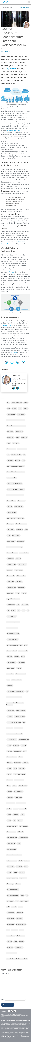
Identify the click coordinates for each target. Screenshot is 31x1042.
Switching (22, 872)
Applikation (10, 431)
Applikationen (19, 431)
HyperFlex (11, 69)
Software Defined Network (14, 855)
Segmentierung (11, 831)
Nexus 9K (13, 352)
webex (21, 930)
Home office (10, 674)
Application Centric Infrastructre (16, 420)
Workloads (10, 947)
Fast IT (15, 650)
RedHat (9, 808)
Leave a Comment (25, 7)
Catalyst (17, 460)
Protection (10, 797)
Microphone (17, 762)
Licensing (23, 745)
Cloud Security (11, 541)
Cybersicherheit (21, 576)
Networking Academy (19, 774)
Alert (8, 408)
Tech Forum (23, 878)
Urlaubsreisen (11, 912)
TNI (27, 895)
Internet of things (21, 710)
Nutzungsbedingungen (5, 1015)
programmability (18, 791)
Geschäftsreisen (11, 662)
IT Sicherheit (18, 733)
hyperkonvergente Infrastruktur (15, 691)
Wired (15, 941)
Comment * (5, 973)
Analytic (25, 408)
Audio (8, 443)
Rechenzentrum (20, 803)
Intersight (9, 716)
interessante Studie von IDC (16, 130)
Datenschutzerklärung (15, 1015)
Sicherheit (20, 831)
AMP (20, 408)
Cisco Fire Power (19, 472)
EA (28, 610)
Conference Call (11, 564)
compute (18, 558)
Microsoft (25, 762)
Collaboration (20, 541)
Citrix (26, 529)
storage (9, 872)
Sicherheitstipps (23, 837)
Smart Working (11, 843)
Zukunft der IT (19, 947)
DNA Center (25, 604)
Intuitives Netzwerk (20, 716)
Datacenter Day (11, 587)
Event (25, 645)
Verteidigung (10, 924)
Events (9, 650)
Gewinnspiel (21, 662)
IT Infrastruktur (18, 728)
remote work (22, 808)
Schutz (9, 820)
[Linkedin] (18, 390)
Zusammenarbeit (11, 953)
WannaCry (14, 930)
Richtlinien (16, 814)
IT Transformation (12, 739)
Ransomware (10, 803)
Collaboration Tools (12, 552)
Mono (15, 768)
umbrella (14, 907)
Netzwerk (9, 780)
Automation (16, 443)
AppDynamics (21, 414)
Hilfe (17, 1014)
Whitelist (9, 941)
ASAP (17, 437)
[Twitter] (13, 390)
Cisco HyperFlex (11, 477)
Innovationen (10, 710)
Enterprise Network (12, 627)
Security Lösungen (12, 826)
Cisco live (9, 506)
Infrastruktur (10, 697)
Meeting (14, 757)
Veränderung (10, 918)
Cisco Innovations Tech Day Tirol (15, 489)
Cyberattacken (19, 570)
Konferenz (16, 745)
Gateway (16, 656)
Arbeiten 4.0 (10, 437)
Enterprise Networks (12, 639)
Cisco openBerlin (11, 512)
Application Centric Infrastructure (16, 425)
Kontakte (2, 1014)
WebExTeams (20, 935)
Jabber (9, 745)
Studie (15, 872)
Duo (19, 610)
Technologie (10, 883)
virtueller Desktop (21, 924)
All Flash (14, 408)
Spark (20, 860)
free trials (9, 656)
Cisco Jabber (21, 500)
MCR (24, 751)
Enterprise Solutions (12, 645)
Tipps (22, 895)
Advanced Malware (16, 402)
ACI (8, 402)
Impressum (12, 1014)
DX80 (23, 610)
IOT (24, 722)
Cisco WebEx (10, 529)
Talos (8, 878)
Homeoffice (19, 674)
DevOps (24, 593)
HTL (8, 679)
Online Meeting (23, 785)
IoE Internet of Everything (14, 722)
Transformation (24, 901)
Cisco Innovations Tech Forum (15, 495)
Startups (26, 860)
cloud (8, 535)
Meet (8, 757)
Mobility (9, 768)
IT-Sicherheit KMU (24, 739)
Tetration (12, 272)
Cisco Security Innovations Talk (15, 518)
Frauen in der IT (23, 650)
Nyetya (14, 785)
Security (20, 820)
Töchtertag (10, 901)
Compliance (10, 558)
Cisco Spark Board (21, 524)
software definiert (12, 860)
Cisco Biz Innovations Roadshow (15, 466)
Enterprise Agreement (13, 622)
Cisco (23, 460)
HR (25, 674)
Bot (8, 454)
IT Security (10, 733)
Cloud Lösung (16, 535)
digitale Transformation (13, 599)
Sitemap (20, 1014)
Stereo (26, 866)
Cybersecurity (11, 576)
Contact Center (22, 564)
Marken (2, 1016)
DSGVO (13, 610)
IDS (27, 691)
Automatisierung (22, 449)
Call (24, 454)
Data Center (10, 581)
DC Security (10, 593)
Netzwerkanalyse (19, 780)
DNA (18, 604)
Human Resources (16, 679)
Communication (24, 552)
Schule (22, 814)
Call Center (10, 460)
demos (17, 593)
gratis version (10, 668)
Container (9, 570)
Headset (19, 668)
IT (11, 728)
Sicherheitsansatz (12, 837)
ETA (21, 645)
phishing (9, 791)
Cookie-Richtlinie (24, 1015)
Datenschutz (21, 587)
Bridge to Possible (16, 454)
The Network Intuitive (13, 895)
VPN (8, 930)
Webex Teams (11, 935)
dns (8, 610)
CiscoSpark (19, 529)
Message (9, 762)
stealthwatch (10, 866)
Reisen (15, 808)
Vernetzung (19, 918)
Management (17, 751)
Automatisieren (11, 449)
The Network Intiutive (13, 889)
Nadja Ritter (5, 51)
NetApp (9, 774)
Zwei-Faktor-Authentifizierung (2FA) (17, 958)
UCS (8, 907)
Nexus (8, 785)
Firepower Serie (6, 325)
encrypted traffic (11, 616)
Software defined (11, 849)
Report (9, 814)
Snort (18, 843)
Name (3, 999)
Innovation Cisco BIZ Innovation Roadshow (15, 704)
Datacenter (7, 29)
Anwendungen (11, 414)
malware (9, 751)
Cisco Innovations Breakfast (14, 483)
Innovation (19, 697)
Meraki (20, 757)
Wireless (21, 941)
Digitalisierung (11, 604)
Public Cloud (18, 797)
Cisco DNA (10, 472)
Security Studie (23, 826)
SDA (14, 820)
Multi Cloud (22, 768)
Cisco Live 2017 (18, 506)
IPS (8, 728)
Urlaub (20, 907)
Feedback (7, 1014)
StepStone (19, 866)
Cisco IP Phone (11, 500)
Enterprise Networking (13, 633)
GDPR (23, 656)
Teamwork (15, 878)
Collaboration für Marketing (14, 547)
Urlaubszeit (20, 912)
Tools (16, 901)
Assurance (24, 437)
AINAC (26, 402)
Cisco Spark (10, 524)
